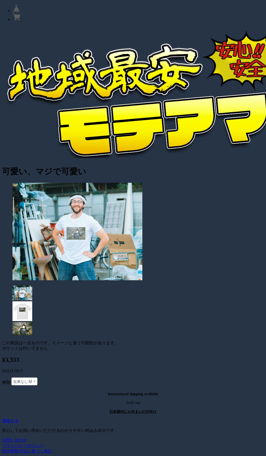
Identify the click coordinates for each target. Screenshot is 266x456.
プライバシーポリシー (23, 445)
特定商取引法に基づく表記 (27, 451)
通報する (10, 421)
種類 (6, 382)
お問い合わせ (14, 440)
